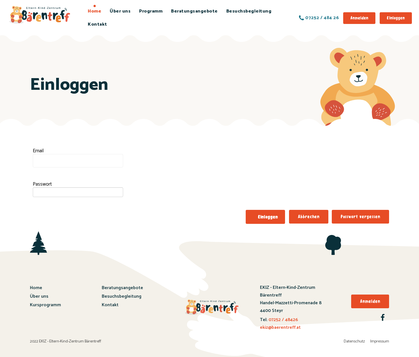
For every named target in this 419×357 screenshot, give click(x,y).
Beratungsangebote (194, 11)
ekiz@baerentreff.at (280, 327)
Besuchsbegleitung (249, 11)
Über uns (120, 11)
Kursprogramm (45, 305)
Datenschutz (354, 341)
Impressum (379, 341)
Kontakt (97, 24)
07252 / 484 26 (322, 18)
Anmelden (359, 18)
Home (94, 11)
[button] (265, 217)
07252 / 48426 (282, 320)
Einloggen (396, 18)
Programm (150, 11)
